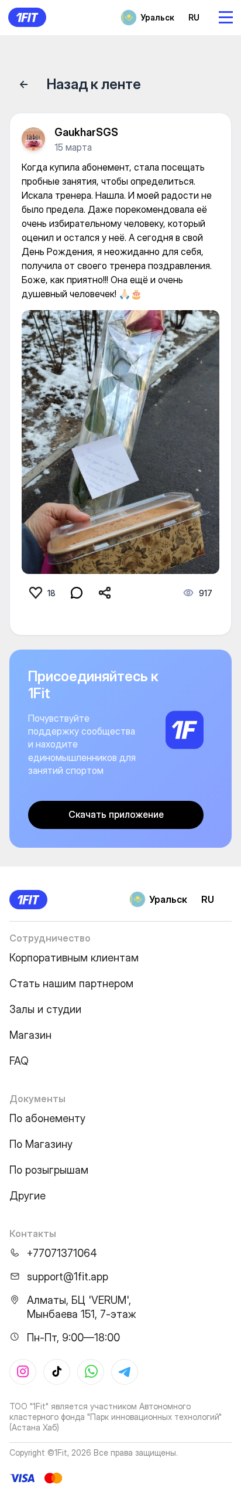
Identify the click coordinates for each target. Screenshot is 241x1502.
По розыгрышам (48, 1170)
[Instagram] (22, 1372)
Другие (27, 1196)
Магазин (30, 1035)
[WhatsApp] (90, 1372)
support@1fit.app (67, 1276)
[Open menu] (226, 17)
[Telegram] (124, 1372)
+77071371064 (62, 1253)
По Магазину (41, 1144)
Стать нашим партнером (71, 983)
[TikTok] (56, 1372)
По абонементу (47, 1118)
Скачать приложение (116, 814)
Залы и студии (45, 1009)
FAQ (19, 1061)
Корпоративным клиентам (74, 958)
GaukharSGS (86, 132)
